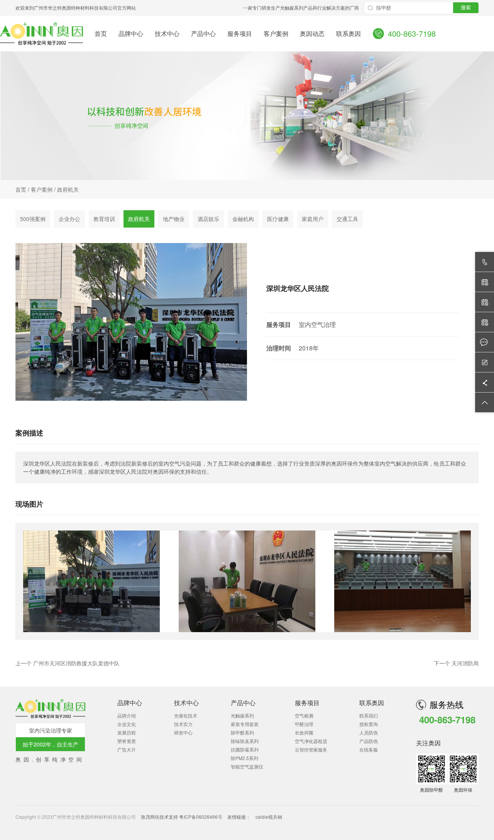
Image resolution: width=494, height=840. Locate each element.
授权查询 (368, 724)
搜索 (466, 7)
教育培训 (104, 219)
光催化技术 (185, 715)
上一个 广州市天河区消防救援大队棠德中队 (67, 663)
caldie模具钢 (268, 816)
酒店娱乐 (208, 219)
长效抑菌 (304, 732)
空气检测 (304, 715)
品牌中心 (130, 33)
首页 (101, 33)
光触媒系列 (242, 715)
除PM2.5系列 (244, 758)
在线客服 (368, 749)
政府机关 (68, 189)
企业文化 (126, 724)
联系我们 (368, 715)
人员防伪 (368, 732)
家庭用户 (312, 219)
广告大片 (126, 749)
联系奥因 (348, 33)
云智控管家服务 (311, 749)
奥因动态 (312, 33)
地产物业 (173, 219)
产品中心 (203, 33)
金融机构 (243, 219)
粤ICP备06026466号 (200, 816)
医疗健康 (278, 219)
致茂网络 (150, 816)
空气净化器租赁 (311, 741)
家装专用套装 (245, 724)
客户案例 (276, 33)
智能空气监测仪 (247, 766)
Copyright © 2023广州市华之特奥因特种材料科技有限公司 (76, 816)
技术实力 (183, 724)
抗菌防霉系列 (245, 749)
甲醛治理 (304, 724)
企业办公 (69, 219)
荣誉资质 (126, 741)
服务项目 (239, 33)
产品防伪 (368, 741)
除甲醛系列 (242, 732)
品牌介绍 (126, 715)
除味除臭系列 (245, 741)
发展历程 (126, 732)
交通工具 (347, 219)
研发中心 (183, 732)
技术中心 (167, 33)
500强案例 (33, 219)
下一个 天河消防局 (456, 663)
